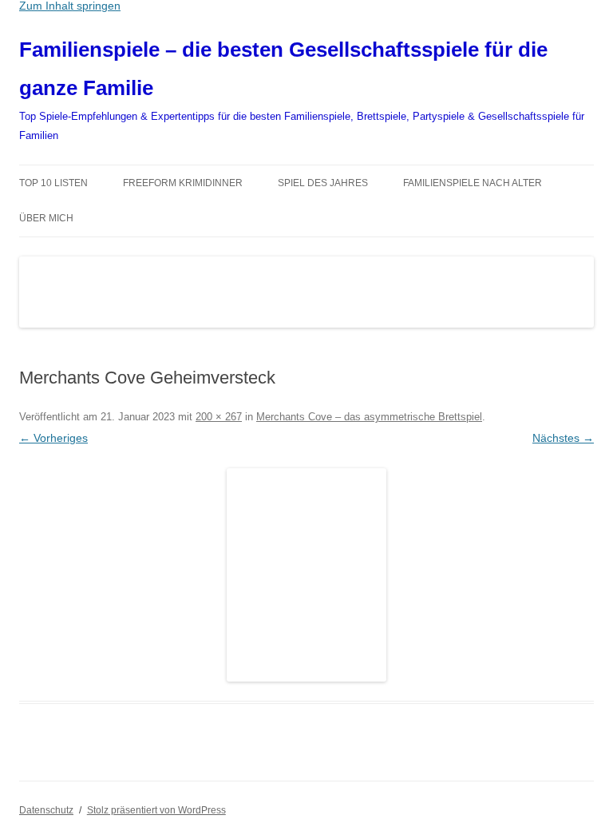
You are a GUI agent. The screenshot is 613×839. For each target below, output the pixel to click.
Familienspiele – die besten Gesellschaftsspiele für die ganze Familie (283, 69)
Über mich (46, 218)
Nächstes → (563, 437)
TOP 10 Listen (53, 183)
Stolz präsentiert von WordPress (156, 810)
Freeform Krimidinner (183, 183)
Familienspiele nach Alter (472, 183)
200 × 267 (219, 417)
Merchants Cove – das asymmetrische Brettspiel (369, 417)
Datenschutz (46, 810)
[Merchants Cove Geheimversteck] (306, 575)
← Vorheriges (53, 437)
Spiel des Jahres (323, 183)
